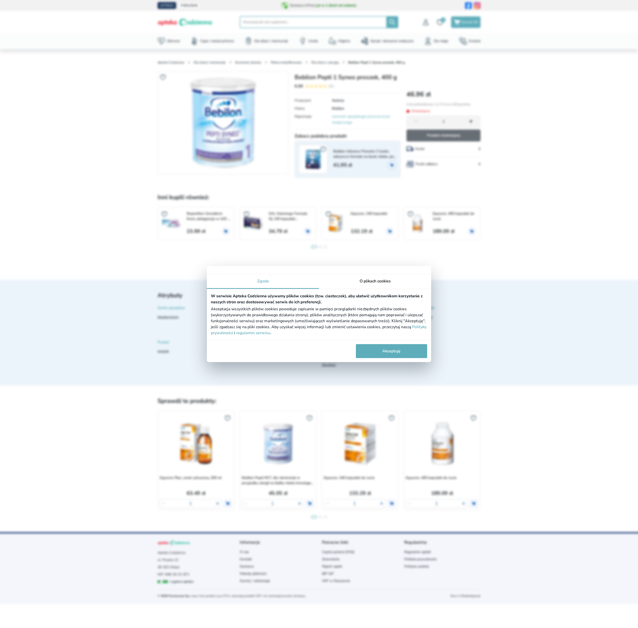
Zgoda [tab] (263, 281)
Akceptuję (391, 351)
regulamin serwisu (253, 333)
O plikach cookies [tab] (375, 281)
